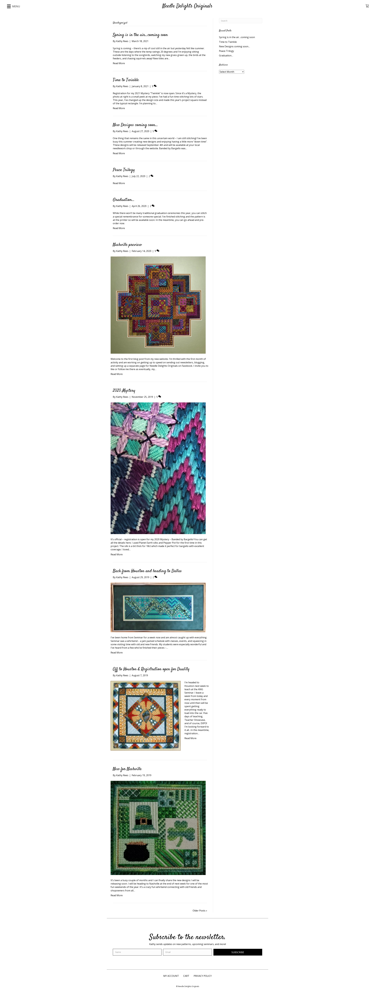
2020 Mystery (124, 390)
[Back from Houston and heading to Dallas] (158, 607)
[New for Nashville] (158, 827)
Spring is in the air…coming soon (140, 35)
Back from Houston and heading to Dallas (147, 571)
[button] (237, 952)
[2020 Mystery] (158, 467)
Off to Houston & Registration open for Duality (151, 669)
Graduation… (123, 200)
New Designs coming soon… (135, 125)
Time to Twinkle (126, 80)
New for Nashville (127, 769)
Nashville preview (127, 245)
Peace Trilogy (124, 170)
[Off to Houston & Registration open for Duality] (146, 715)
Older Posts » (200, 910)
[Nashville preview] (158, 305)
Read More (119, 63)
